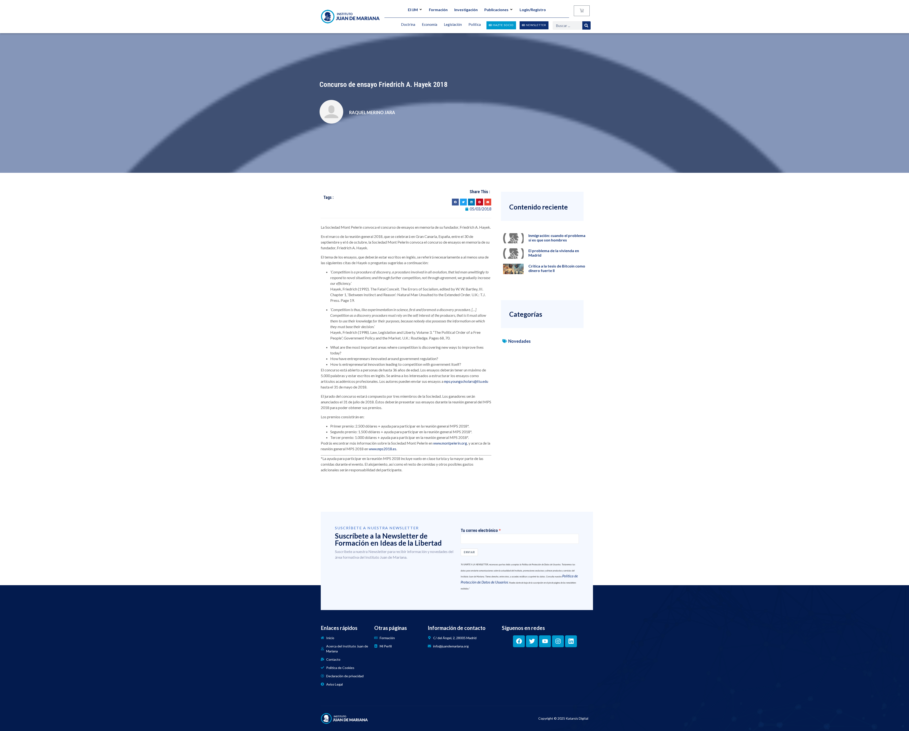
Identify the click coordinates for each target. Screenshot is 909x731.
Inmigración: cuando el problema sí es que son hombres (556, 237)
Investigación (466, 9)
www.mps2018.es (382, 449)
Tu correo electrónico (479, 530)
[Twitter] (532, 641)
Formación (438, 9)
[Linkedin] (571, 641)
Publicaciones (496, 9)
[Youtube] (545, 641)
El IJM (413, 9)
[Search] (586, 25)
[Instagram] (558, 641)
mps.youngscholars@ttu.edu (466, 381)
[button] (455, 202)
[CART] (582, 10)
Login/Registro (533, 9)
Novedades (519, 341)
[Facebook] (519, 641)
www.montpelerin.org (450, 443)
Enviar (469, 552)
